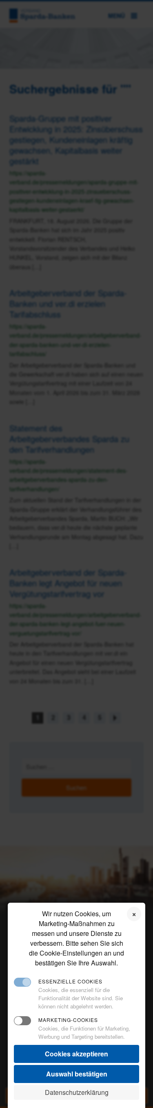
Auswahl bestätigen (76, 1073)
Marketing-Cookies (68, 1019)
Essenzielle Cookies (70, 981)
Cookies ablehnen (134, 914)
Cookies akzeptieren (76, 1053)
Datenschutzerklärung (77, 1092)
